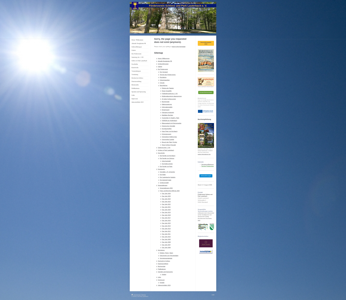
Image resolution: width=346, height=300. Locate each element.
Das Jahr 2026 (166, 193)
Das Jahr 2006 (166, 247)
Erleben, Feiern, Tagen (166, 253)
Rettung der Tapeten (168, 88)
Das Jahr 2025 (166, 196)
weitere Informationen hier (204, 154)
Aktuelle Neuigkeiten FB (165, 61)
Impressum (161, 280)
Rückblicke (163, 77)
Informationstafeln (167, 107)
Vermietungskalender (166, 258)
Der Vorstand (164, 72)
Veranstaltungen (162, 185)
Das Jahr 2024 (166, 199)
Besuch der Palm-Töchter (169, 142)
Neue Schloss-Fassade (169, 145)
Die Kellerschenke (167, 164)
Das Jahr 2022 (166, 204)
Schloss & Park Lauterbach (166, 150)
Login (213, 294)
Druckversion (137, 294)
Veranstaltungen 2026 (166, 188)
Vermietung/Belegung (207, 164)
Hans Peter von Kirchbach (169, 131)
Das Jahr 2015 (166, 223)
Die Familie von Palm (166, 166)
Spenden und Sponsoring (165, 272)
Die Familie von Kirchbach (167, 155)
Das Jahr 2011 (166, 234)
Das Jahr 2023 (166, 201)
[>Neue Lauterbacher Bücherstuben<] (206, 81)
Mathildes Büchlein (167, 115)
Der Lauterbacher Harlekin (167, 177)
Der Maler (163, 174)
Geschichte (161, 153)
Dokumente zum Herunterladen (169, 255)
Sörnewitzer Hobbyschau (169, 137)
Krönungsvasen (166, 134)
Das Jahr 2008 (166, 242)
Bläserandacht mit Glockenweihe (171, 123)
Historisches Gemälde (168, 126)
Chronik (162, 83)
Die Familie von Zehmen (167, 158)
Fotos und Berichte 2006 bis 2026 (169, 191)
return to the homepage (178, 46)
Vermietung (161, 250)
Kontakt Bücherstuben (206, 92)
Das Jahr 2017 (166, 218)
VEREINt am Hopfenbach (169, 120)
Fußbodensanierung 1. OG (170, 93)
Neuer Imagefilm (167, 91)
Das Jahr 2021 (166, 207)
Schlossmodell (164, 182)
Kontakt (162, 282)
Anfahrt (164, 274)
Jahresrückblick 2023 (164, 285)
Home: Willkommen (163, 58)
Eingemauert (165, 110)
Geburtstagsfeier (165, 80)
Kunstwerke (161, 169)
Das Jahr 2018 (166, 215)
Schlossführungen (163, 64)
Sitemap (143, 294)
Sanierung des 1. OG (164, 147)
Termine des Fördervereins (168, 74)
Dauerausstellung (163, 263)
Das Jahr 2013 (166, 228)
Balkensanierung (167, 104)
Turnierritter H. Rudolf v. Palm (170, 118)
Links (159, 277)
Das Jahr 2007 (166, 245)
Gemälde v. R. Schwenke (167, 172)
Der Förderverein (163, 69)
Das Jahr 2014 (166, 226)
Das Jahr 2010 (166, 236)
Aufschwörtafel (166, 161)
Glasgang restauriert (168, 112)
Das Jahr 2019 (166, 212)
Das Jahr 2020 (166, 209)
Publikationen (162, 269)
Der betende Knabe (165, 180)
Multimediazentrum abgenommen (172, 96)
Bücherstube (165, 101)
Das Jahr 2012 (166, 231)
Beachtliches (163, 85)
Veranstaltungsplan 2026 (205, 43)
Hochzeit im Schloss (164, 261)
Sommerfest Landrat (168, 139)
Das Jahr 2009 (166, 239)
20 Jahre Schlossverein (169, 99)
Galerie (160, 66)
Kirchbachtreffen (167, 128)
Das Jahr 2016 (166, 220)
